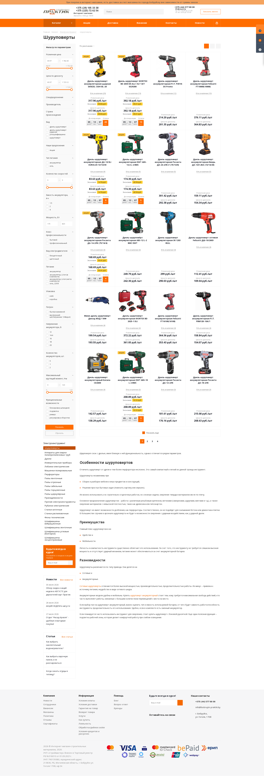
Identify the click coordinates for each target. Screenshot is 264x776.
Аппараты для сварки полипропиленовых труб (57, 453)
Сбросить (59, 433)
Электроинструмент (54, 443)
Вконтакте (152, 721)
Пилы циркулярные (55, 494)
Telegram (172, 721)
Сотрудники (49, 704)
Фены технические (54, 517)
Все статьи (67, 636)
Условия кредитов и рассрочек (89, 732)
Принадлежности (54, 497)
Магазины (48, 712)
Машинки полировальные (58, 470)
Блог (116, 700)
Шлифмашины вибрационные (53, 522)
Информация (86, 695)
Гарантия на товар (88, 708)
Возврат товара (87, 712)
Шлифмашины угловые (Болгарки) (57, 532)
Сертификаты (50, 723)
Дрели (48, 458)
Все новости (66, 579)
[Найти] (160, 11)
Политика (48, 716)
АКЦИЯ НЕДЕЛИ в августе (58, 606)
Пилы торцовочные (55, 490)
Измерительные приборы (58, 462)
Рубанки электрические (57, 505)
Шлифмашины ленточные (58, 527)
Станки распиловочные (57, 513)
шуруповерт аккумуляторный (144, 595)
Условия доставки (88, 704)
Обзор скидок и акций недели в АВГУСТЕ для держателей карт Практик (58, 591)
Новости (47, 700)
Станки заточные (53, 509)
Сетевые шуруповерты (90, 586)
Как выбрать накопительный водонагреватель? (54, 645)
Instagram (165, 721)
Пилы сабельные (53, 486)
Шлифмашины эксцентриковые (53, 538)
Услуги (82, 716)
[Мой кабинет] (217, 23)
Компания (49, 695)
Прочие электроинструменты (60, 501)
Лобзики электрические (57, 466)
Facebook (159, 721)
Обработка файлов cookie (92, 727)
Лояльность (85, 723)
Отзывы (47, 719)
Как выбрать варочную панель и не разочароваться (57, 659)
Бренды (118, 708)
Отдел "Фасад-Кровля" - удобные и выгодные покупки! (57, 620)
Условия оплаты (87, 700)
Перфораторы (52, 474)
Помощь (118, 695)
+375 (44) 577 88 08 (185, 7)
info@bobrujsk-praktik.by (207, 707)
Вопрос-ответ (121, 704)
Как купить (84, 719)
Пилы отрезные (53, 482)
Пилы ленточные (53, 478)
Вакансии (48, 708)
